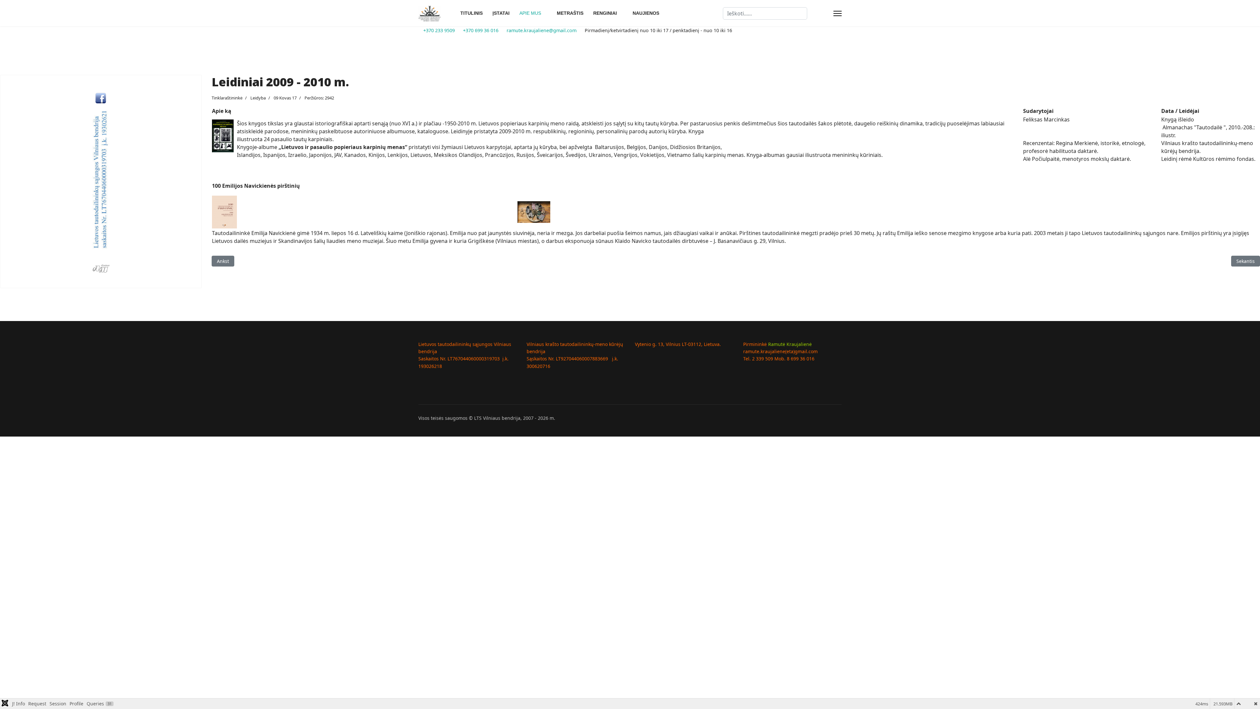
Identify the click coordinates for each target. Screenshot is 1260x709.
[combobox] (765, 13)
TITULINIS (471, 13)
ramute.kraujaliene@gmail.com (542, 30)
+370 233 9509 (439, 30)
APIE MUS (530, 13)
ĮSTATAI (501, 13)
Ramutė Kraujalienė (790, 344)
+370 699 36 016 (480, 30)
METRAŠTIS (570, 13)
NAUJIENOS (646, 13)
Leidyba (258, 98)
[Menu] (837, 13)
